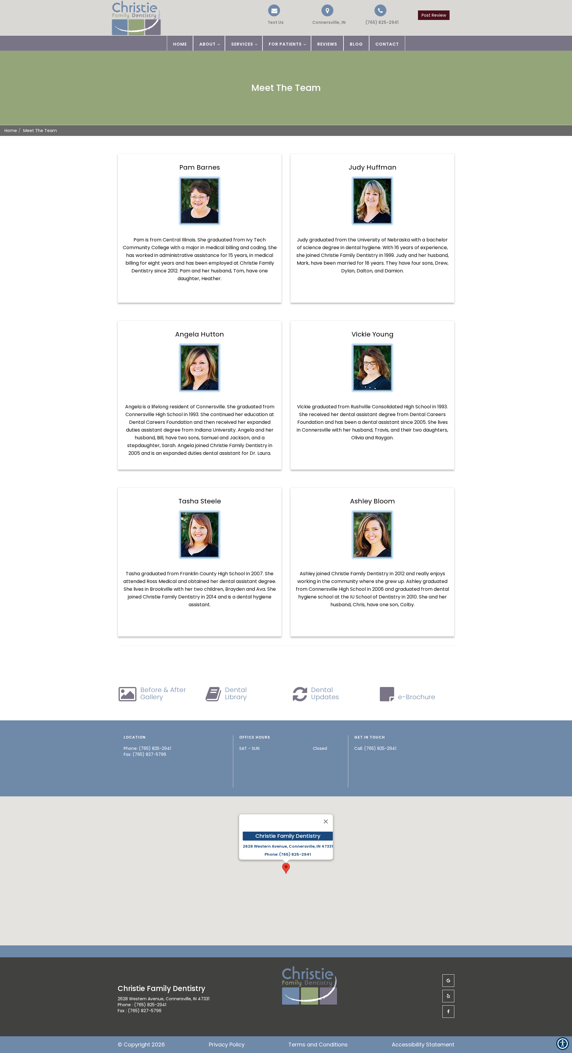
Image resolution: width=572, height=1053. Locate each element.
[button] (380, 14)
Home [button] (180, 44)
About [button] (207, 44)
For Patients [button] (285, 44)
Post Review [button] (434, 15)
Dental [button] (236, 693)
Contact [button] (387, 44)
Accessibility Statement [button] (423, 1044)
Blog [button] (356, 44)
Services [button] (242, 44)
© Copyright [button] (141, 1044)
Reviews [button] (327, 44)
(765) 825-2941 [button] (380, 748)
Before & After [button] (163, 693)
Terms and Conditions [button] (318, 1044)
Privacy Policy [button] (227, 1044)
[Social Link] (448, 981)
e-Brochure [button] (416, 697)
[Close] (326, 822)
